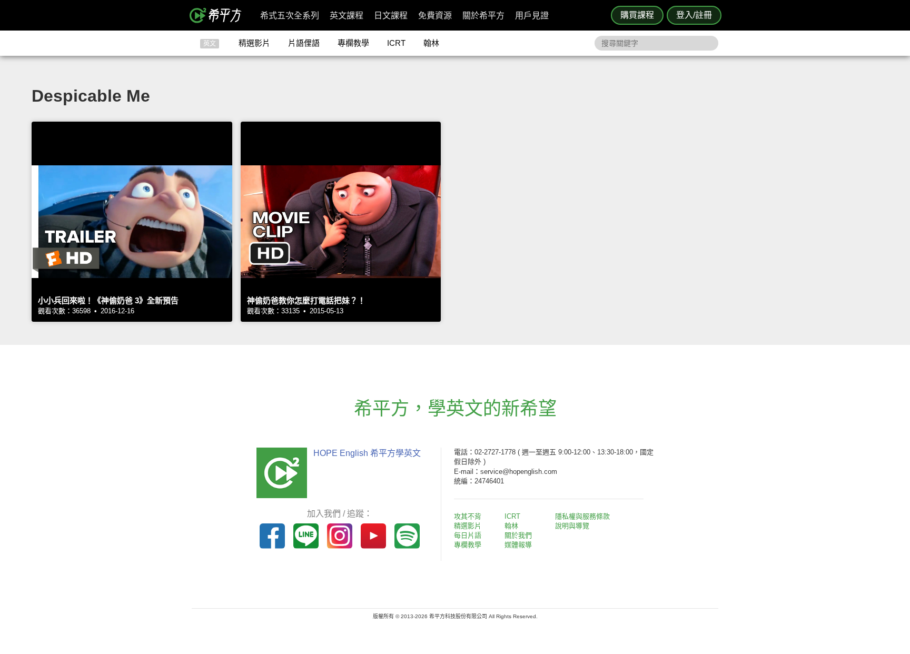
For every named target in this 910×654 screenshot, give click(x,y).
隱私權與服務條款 (582, 516)
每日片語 (467, 535)
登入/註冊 (694, 15)
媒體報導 (518, 545)
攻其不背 (467, 516)
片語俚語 (304, 42)
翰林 (431, 42)
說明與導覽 (572, 526)
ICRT (396, 42)
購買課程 (637, 15)
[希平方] (219, 15)
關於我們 (518, 535)
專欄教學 (353, 42)
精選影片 (254, 42)
